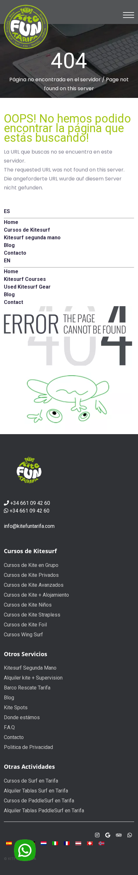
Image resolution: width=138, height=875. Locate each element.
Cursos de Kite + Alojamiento (36, 595)
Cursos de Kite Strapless (32, 615)
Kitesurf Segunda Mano (30, 668)
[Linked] (119, 835)
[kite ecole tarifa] (67, 843)
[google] (107, 835)
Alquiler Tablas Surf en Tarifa (36, 791)
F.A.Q (9, 727)
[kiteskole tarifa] (101, 843)
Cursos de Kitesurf (30, 551)
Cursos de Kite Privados (31, 575)
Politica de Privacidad (28, 747)
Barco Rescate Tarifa (27, 688)
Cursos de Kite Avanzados (34, 585)
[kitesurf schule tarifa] (90, 843)
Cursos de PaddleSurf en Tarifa (39, 801)
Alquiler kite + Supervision (33, 678)
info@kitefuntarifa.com (29, 526)
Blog (9, 698)
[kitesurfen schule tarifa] (78, 843)
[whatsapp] (129, 835)
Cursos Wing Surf (23, 635)
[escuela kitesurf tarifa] (9, 843)
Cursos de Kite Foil (25, 625)
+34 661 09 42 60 (30, 503)
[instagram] (97, 835)
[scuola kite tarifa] (55, 843)
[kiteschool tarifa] (44, 843)
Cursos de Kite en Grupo (31, 565)
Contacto (14, 737)
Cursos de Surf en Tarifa (31, 781)
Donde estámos (22, 717)
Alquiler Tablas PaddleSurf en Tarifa (44, 810)
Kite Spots (16, 707)
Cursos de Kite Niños (28, 605)
